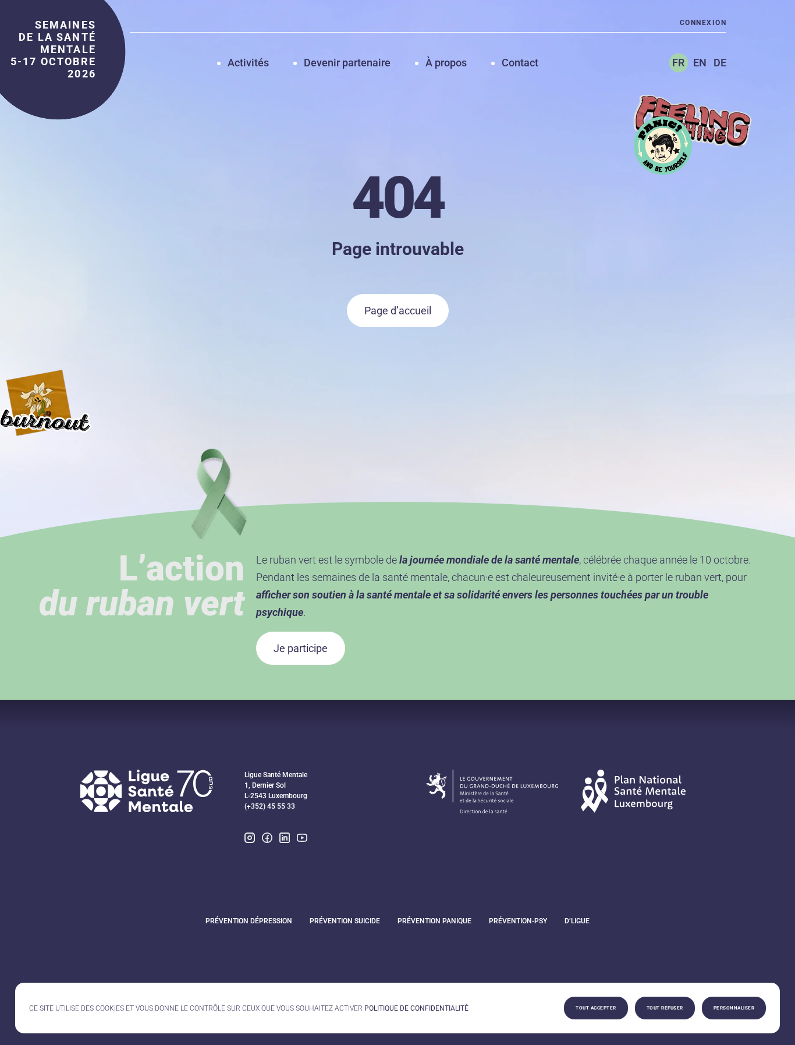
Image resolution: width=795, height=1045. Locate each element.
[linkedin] (284, 839)
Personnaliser (734, 1008)
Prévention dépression (248, 921)
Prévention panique (434, 921)
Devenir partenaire (347, 62)
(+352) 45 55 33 (269, 806)
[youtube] (302, 839)
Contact (520, 62)
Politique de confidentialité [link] (416, 1008)
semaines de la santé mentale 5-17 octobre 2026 (53, 49)
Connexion (703, 23)
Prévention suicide (345, 921)
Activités (248, 62)
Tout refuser (665, 1008)
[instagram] (249, 839)
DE (720, 62)
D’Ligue (577, 921)
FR (678, 62)
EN (700, 62)
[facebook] (267, 839)
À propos (446, 62)
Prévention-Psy (518, 921)
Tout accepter (596, 1008)
